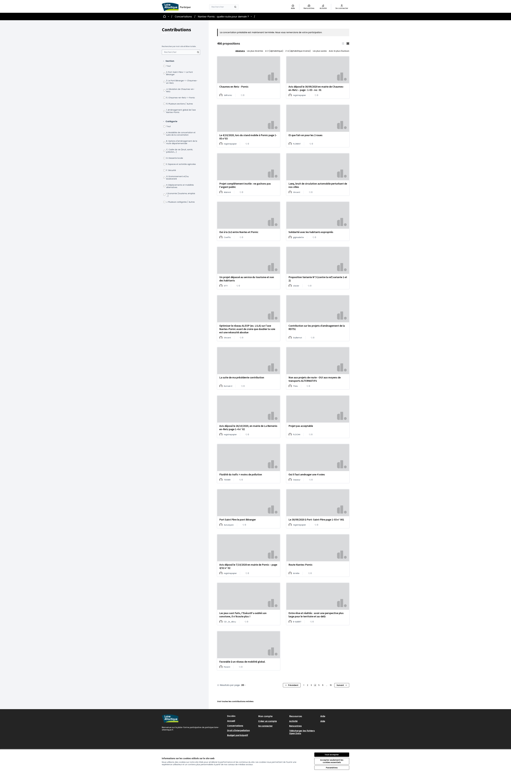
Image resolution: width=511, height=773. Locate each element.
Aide (322, 721)
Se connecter (265, 725)
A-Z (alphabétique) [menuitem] (274, 51)
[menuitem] (181, 52)
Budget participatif (237, 735)
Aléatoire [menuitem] (240, 51)
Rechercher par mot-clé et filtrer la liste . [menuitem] (179, 46)
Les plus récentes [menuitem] (255, 51)
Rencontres (295, 725)
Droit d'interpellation (238, 730)
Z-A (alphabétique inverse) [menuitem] (298, 51)
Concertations (183, 16)
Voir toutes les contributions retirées (235, 701)
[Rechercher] (235, 6)
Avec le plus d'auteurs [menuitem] (339, 51)
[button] (168, 61)
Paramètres (332, 767)
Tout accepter (332, 754)
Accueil (231, 720)
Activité (293, 721)
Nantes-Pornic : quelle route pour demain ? (223, 16)
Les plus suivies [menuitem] (320, 51)
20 (242, 685)
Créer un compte (267, 721)
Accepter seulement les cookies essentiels (331, 761)
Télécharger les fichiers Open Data (302, 732)
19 (331, 685)
